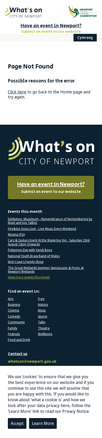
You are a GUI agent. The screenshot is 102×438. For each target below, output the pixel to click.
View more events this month (29, 277)
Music (42, 310)
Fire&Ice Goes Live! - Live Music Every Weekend (42, 229)
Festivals (14, 334)
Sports (42, 316)
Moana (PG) (16, 234)
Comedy (14, 316)
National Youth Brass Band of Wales (34, 256)
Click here (17, 92)
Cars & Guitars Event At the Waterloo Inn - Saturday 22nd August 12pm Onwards (49, 242)
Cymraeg (85, 37)
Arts (10, 299)
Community (16, 322)
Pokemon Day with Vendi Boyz (30, 250)
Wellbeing (45, 334)
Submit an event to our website (51, 187)
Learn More (43, 423)
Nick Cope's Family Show (25, 262)
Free (41, 299)
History (43, 305)
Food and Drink (19, 340)
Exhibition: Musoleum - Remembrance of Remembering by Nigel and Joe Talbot (50, 221)
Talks (41, 322)
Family (12, 328)
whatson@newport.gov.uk (32, 362)
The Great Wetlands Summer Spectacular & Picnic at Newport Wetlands (46, 270)
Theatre (44, 328)
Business (14, 305)
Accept (17, 423)
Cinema (13, 310)
